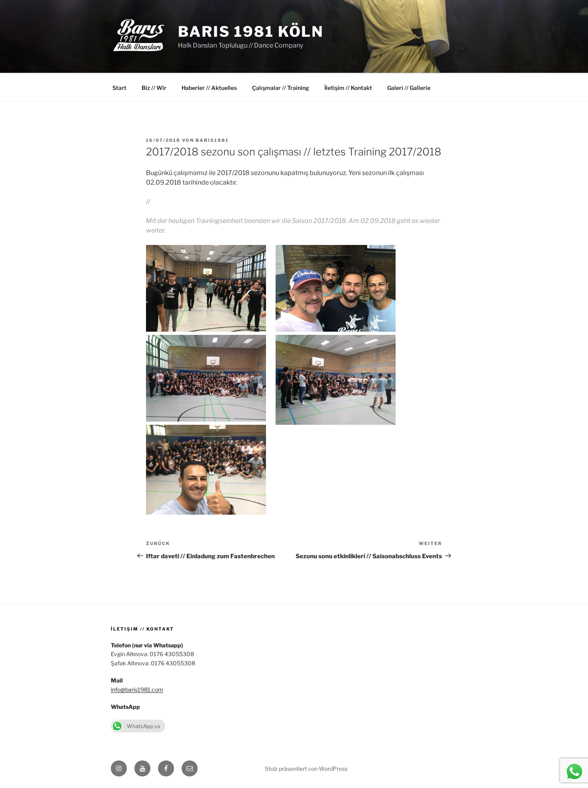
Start (119, 87)
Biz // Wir (154, 87)
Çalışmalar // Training (280, 87)
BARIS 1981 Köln (251, 31)
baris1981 (212, 140)
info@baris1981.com (137, 689)
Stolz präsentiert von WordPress (306, 768)
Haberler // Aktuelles (209, 87)
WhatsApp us (143, 726)
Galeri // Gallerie (408, 87)
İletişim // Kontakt (348, 87)
